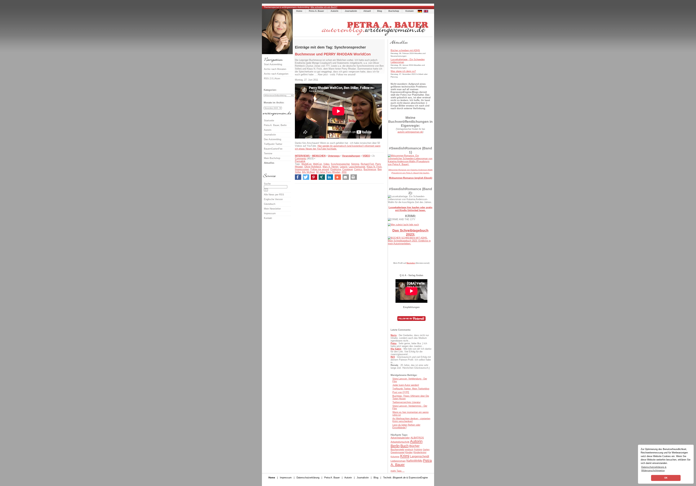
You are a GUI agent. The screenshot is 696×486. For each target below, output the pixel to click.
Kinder (409, 452)
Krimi (404, 456)
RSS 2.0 (268, 78)
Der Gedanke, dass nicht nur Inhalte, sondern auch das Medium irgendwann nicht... (410, 338)
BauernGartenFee (273, 148)
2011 (344, 172)
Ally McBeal (308, 172)
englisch (409, 449)
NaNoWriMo (414, 460)
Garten (426, 449)
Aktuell (367, 11)
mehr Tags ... (398, 471)
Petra (393, 343)
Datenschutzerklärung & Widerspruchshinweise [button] (653, 469)
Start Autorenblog (273, 64)
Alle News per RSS (274, 194)
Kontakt (409, 11)
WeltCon (317, 164)
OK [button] (666, 478)
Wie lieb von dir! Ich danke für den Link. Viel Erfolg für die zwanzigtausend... (411, 351)
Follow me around (319, 169)
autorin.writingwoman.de (410, 132)
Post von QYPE (400, 392)
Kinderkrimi (419, 452)
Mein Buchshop (272, 158)
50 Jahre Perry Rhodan (328, 172)
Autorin (334, 11)
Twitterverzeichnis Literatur (406, 402)
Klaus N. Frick (374, 166)
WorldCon (306, 164)
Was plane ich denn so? (403, 71)
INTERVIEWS (302, 155)
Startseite (269, 120)
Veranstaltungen (351, 155)
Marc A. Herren (330, 166)
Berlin (395, 446)
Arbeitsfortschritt (400, 441)
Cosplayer (347, 169)
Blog (379, 11)
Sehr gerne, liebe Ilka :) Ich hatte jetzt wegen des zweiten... (409, 344)
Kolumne (395, 456)
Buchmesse (370, 169)
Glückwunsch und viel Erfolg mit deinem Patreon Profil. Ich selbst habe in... (411, 360)
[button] (298, 177)
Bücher (414, 446)
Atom (277, 78)
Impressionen (302, 169)
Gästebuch (269, 204)
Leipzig (343, 166)
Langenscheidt (419, 456)
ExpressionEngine (418, 477)
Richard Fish (367, 164)
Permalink (300, 161)
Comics (358, 169)
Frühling (418, 449)
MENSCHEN (319, 155)
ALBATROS (417, 437)
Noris (394, 335)
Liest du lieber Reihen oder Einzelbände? (406, 426)
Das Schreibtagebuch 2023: (410, 232)
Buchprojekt (397, 449)
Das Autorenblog (272, 139)
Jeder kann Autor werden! (405, 385)
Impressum (270, 213)
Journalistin (351, 11)
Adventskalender (400, 437)
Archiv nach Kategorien (276, 73)
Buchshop (393, 11)
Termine (268, 153)
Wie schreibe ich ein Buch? (323, 7)
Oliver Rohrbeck (312, 166)
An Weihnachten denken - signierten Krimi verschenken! (411, 420)
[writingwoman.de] (363, 36)
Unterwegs (334, 155)
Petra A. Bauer (316, 11)
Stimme (355, 164)
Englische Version (273, 199)
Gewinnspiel (398, 452)
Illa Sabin (396, 348)
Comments (300, 158)
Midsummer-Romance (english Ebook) (410, 178)
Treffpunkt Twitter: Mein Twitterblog (410, 388)
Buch (404, 446)
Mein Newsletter (272, 208)
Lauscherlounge (357, 166)
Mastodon (411, 263)
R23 (393, 357)
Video (326, 164)
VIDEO (366, 155)
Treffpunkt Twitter (273, 144)
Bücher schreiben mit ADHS (405, 50)
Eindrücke (335, 169)
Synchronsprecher (340, 164)
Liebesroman (398, 460)
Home (299, 11)
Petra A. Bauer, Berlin (275, 125)
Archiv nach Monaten (275, 69)
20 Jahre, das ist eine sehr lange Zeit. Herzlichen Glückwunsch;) (410, 366)
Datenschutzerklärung (308, 477)
